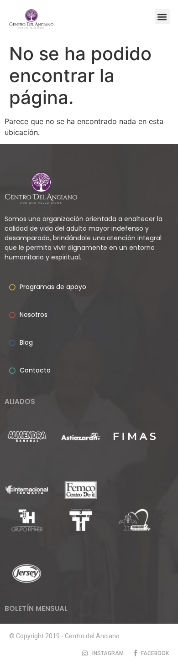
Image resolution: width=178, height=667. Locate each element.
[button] (162, 16)
